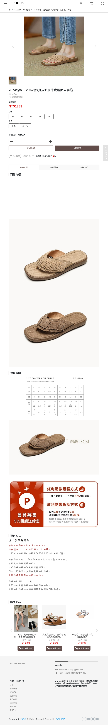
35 (13, 116)
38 (40, 116)
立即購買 (77, 148)
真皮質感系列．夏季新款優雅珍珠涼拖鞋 (54, 635)
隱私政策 (13, 702)
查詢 (11, 685)
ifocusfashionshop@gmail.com (71, 669)
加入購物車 (31, 148)
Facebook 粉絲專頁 (17, 663)
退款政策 (13, 695)
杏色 (14, 125)
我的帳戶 (13, 699)
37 (31, 116)
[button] (95, 46)
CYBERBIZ (60, 719)
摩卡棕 (25, 125)
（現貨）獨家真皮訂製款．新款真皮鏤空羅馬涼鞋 (26, 635)
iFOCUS (23, 719)
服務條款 (13, 706)
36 (22, 116)
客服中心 (13, 709)
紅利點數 (13, 692)
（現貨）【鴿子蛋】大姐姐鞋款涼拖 (82, 635)
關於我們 (13, 688)
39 (49, 116)
